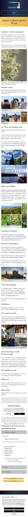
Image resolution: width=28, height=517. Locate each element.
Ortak (18, 290)
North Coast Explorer (10, 145)
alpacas (3, 236)
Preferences (8, 413)
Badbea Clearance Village (16, 257)
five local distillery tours (9, 307)
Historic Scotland (9, 451)
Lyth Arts (3, 300)
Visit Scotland (8, 453)
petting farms (20, 234)
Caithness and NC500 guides (12, 439)
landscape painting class (12, 295)
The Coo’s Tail (9, 292)
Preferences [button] (22, 504)
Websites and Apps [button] (9, 432)
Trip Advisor (13, 384)
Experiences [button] (7, 472)
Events (16, 460)
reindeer (9, 236)
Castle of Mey (4, 252)
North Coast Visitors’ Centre (19, 320)
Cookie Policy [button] (18, 503)
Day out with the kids (10, 446)
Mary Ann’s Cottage (21, 255)
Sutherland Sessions (20, 298)
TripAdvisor (7, 455)
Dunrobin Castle (14, 252)
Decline (14, 511)
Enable (19, 413)
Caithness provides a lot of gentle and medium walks (13, 190)
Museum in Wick (20, 317)
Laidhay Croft (4, 257)
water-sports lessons (12, 238)
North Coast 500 (9, 450)
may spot (19, 197)
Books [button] (6, 467)
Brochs (2, 262)
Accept (14, 508)
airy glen (18, 236)
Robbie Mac (17, 143)
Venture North (8, 448)
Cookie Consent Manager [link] (6, 497)
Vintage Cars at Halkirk (8, 318)
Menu (14, 13)
